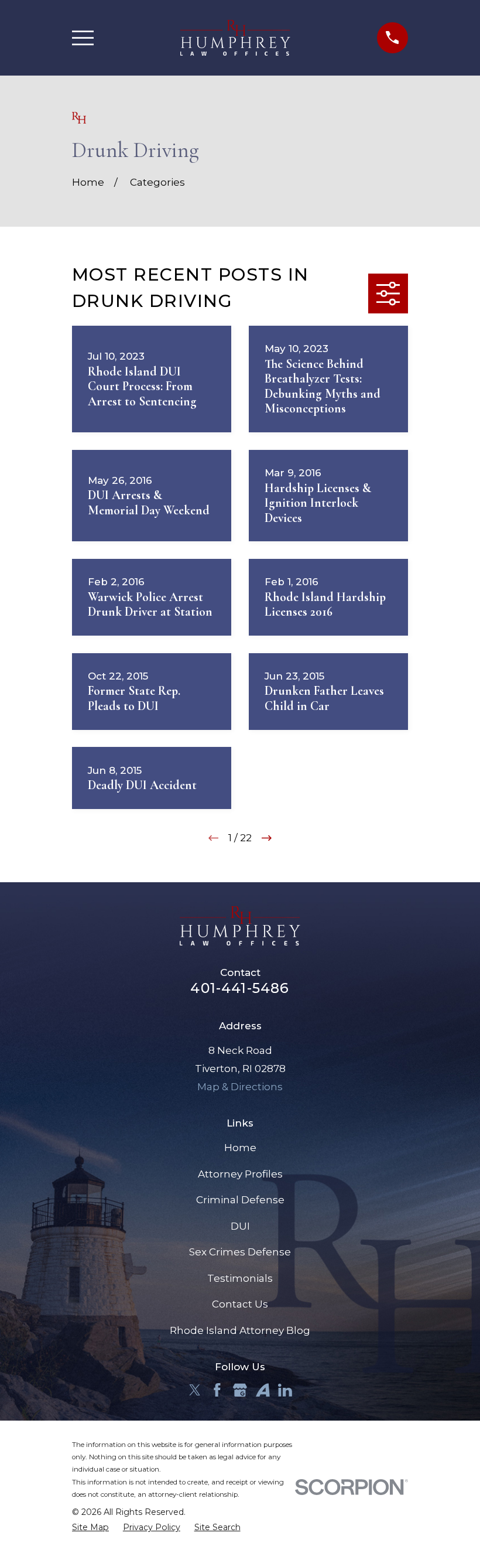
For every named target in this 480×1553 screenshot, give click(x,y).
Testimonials (240, 1278)
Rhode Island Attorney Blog (240, 1330)
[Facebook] (217, 1390)
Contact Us (240, 1304)
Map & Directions (240, 1087)
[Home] (235, 38)
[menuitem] (90, 1527)
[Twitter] (195, 1390)
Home (240, 1147)
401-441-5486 (239, 987)
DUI (240, 1226)
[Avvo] (263, 1390)
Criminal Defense (240, 1200)
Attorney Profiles (240, 1174)
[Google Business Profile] (240, 1390)
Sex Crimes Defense (240, 1252)
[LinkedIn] (285, 1390)
